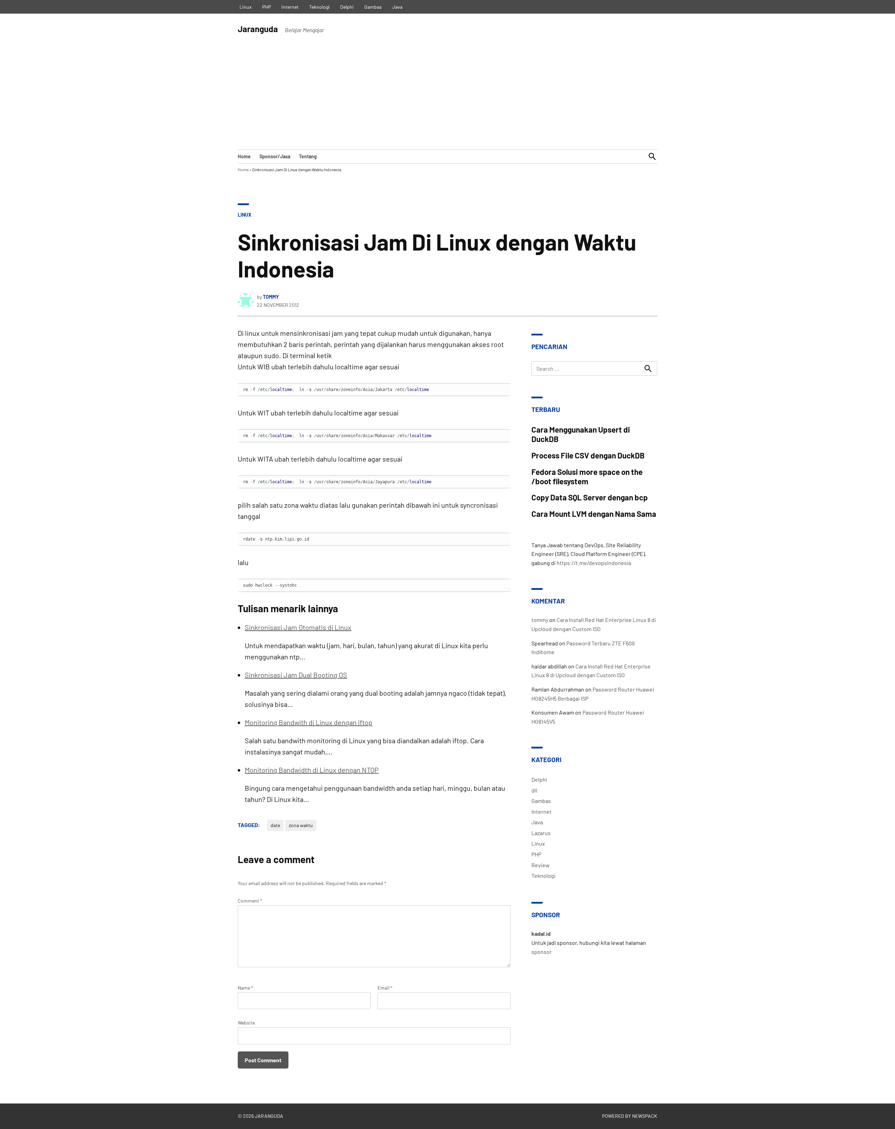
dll (534, 790)
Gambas (373, 7)
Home (244, 156)
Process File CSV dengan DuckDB (588, 455)
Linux (245, 7)
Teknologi (319, 7)
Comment (250, 901)
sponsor (541, 951)
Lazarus (541, 833)
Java (397, 7)
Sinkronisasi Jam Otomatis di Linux (298, 627)
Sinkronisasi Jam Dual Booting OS (296, 675)
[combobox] (594, 368)
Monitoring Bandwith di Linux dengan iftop (308, 722)
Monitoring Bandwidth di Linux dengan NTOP (312, 770)
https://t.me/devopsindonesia (594, 562)
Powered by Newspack (629, 1116)
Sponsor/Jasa (274, 156)
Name (245, 988)
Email (385, 988)
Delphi (347, 7)
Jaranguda (258, 29)
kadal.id (541, 933)
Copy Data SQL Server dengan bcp (589, 497)
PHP (266, 7)
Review (540, 865)
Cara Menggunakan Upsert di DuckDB (580, 434)
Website (246, 1023)
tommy (271, 297)
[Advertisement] (447, 97)
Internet (290, 7)
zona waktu (301, 825)
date (275, 825)
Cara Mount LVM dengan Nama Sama (593, 513)
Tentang (308, 156)
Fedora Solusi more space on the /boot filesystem (587, 476)
